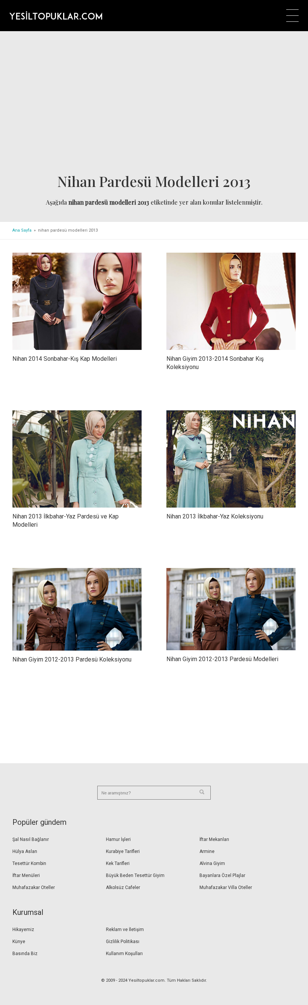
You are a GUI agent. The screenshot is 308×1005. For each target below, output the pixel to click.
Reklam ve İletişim (125, 929)
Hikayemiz (23, 929)
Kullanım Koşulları (124, 953)
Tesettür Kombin (29, 863)
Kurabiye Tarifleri (123, 851)
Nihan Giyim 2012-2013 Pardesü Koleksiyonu (71, 659)
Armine (206, 851)
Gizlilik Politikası (122, 941)
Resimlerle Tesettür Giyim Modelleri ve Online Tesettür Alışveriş (55, 15)
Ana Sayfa (22, 230)
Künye (18, 941)
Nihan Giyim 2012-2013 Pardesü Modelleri (222, 659)
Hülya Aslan (24, 851)
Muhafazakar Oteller (33, 887)
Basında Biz (25, 953)
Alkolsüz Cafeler (123, 887)
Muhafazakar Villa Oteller (225, 887)
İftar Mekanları (214, 839)
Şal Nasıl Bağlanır (30, 839)
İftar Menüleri (26, 875)
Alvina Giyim (212, 863)
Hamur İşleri (118, 839)
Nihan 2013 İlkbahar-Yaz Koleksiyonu (214, 516)
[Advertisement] (154, 104)
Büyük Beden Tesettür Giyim (135, 875)
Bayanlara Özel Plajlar (222, 875)
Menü (292, 15)
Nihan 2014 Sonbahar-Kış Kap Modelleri (64, 358)
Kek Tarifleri (118, 863)
